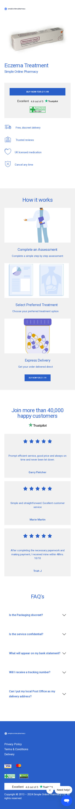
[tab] (37, 615)
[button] (37, 92)
